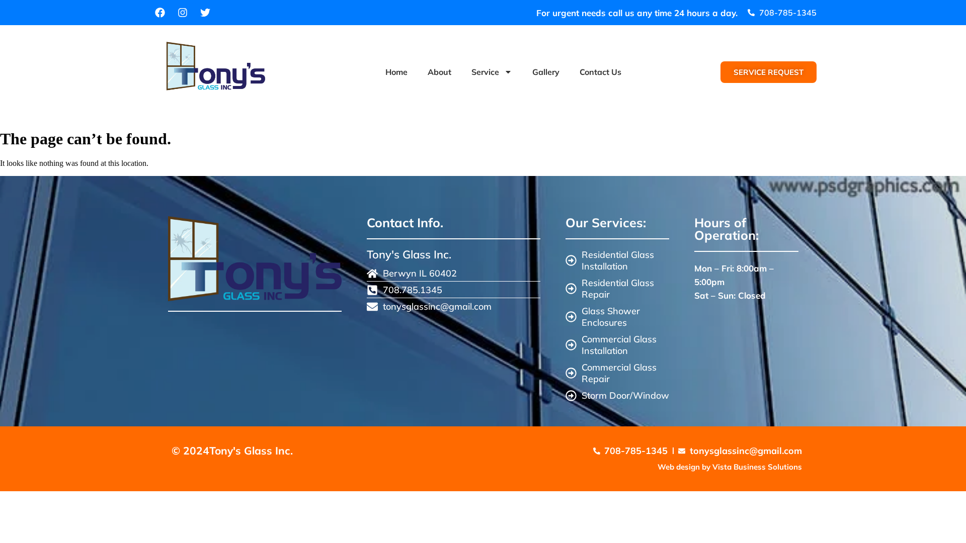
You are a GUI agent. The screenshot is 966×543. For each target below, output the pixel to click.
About (439, 72)
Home (396, 72)
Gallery (545, 72)
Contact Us (600, 72)
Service (485, 72)
